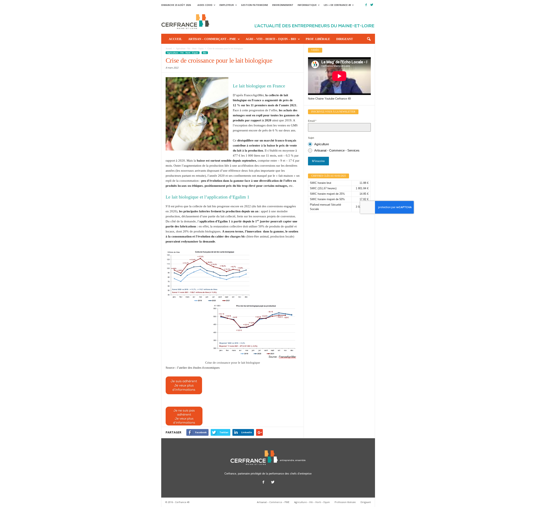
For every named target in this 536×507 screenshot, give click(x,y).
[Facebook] (366, 5)
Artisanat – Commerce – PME (273, 502)
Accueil (175, 39)
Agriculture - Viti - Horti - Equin (182, 53)
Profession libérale (345, 502)
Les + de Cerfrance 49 (337, 4)
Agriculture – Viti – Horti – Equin (312, 502)
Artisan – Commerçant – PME (212, 39)
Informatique (307, 4)
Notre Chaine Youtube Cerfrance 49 (329, 98)
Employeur (226, 4)
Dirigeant (344, 39)
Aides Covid (204, 4)
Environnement (282, 4)
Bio (204, 53)
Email (312, 120)
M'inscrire (318, 161)
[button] (368, 39)
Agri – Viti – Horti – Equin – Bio (271, 39)
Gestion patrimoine (254, 4)
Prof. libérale (318, 39)
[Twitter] (371, 5)
